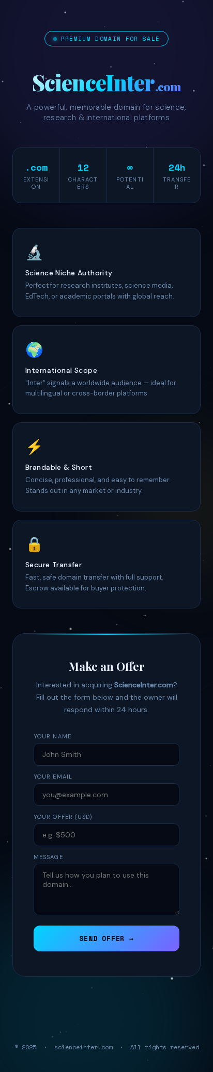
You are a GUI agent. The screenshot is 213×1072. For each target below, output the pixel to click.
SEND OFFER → (106, 938)
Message (48, 857)
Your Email (53, 776)
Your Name (52, 736)
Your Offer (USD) (63, 816)
